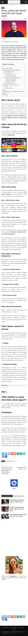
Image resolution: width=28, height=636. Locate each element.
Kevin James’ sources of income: (10, 85)
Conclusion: (5, 94)
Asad (4, 18)
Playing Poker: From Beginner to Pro (22, 468)
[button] (2, 2)
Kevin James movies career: (10, 74)
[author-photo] (14, 486)
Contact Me (5, 627)
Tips (18, 627)
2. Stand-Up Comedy (8, 88)
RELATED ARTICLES (7, 496)
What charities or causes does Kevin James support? (13, 92)
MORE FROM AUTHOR (19, 496)
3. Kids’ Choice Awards (9, 81)
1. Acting (6, 86)
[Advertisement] (14, 539)
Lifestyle (14, 627)
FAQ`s (3, 89)
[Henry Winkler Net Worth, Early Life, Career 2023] (5, 501)
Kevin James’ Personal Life (9, 83)
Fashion (14, 629)
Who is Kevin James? (7, 68)
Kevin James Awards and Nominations (12, 77)
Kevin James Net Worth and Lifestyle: (11, 70)
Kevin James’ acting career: (10, 76)
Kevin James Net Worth (10, 461)
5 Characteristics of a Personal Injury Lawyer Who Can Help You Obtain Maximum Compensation (7, 470)
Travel (10, 627)
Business (22, 627)
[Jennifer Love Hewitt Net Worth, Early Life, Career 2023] (5, 509)
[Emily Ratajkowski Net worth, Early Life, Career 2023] (5, 516)
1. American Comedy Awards (11, 79)
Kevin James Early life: (9, 71)
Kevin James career (8, 73)
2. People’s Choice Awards (10, 80)
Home (2, 5)
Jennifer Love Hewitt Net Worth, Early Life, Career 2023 (17, 508)
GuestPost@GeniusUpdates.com (8, 633)
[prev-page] (2, 522)
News (6, 5)
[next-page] (5, 522)
